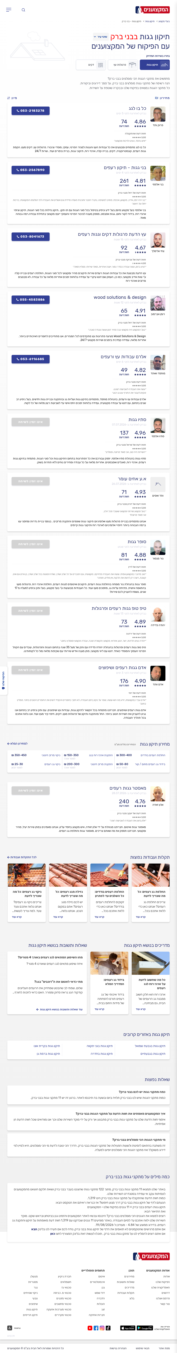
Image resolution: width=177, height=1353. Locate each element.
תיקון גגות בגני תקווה (100, 1046)
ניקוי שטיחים (31, 1292)
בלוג (131, 1298)
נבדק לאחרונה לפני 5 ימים (131, 113)
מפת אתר (164, 1348)
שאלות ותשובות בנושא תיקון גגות (57, 945)
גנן (103, 1287)
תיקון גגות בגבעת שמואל (150, 1046)
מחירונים (129, 1276)
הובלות (101, 1304)
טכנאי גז (66, 1287)
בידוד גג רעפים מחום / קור (150, 764)
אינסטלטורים (97, 1282)
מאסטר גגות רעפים (128, 788)
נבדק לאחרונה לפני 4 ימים (131, 172)
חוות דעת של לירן (137, 566)
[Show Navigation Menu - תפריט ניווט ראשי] (9, 10)
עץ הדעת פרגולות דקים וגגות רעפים (112, 234)
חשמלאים (65, 1282)
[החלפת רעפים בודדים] (109, 877)
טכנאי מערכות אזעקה (58, 1309)
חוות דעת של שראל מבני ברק (131, 444)
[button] (13, 98)
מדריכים (129, 1287)
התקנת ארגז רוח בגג (101, 755)
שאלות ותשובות (125, 1282)
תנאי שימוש (142, 1348)
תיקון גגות (150, 21)
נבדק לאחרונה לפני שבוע (132, 546)
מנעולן (34, 1276)
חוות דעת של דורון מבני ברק (131, 504)
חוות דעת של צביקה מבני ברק (131, 259)
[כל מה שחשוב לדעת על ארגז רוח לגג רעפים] (151, 965)
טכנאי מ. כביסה (62, 1292)
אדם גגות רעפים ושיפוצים (122, 667)
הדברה (101, 1298)
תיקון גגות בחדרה (102, 1054)
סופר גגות (137, 541)
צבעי (35, 1298)
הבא (34, 1229)
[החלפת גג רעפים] (151, 877)
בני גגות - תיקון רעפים (125, 167)
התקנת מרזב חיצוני (102, 764)
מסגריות (33, 1282)
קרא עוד (141, 916)
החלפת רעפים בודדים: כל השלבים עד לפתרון (109, 894)
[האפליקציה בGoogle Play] (145, 1328)
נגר (36, 1287)
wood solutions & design (120, 297)
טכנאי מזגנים (63, 1298)
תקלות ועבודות (125, 1292)
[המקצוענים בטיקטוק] (108, 1328)
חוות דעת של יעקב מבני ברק (131, 813)
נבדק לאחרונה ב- (129, 424)
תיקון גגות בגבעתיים (153, 1054)
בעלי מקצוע (164, 21)
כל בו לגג (137, 108)
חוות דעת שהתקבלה (135, 133)
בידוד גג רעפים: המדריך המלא (114, 982)
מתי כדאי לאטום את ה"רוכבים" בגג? (58, 982)
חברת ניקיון (64, 1276)
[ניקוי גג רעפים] (27, 877)
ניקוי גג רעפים (52, 764)
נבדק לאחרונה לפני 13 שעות (130, 613)
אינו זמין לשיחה (30, 422)
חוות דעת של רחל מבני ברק (132, 192)
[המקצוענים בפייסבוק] (97, 1328)
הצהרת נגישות (118, 1348)
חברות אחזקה (97, 1315)
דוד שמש (100, 1292)
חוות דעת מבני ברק (136, 381)
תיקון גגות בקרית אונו (47, 1046)
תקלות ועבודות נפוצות (150, 857)
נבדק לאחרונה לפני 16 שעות (130, 239)
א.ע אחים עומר (132, 479)
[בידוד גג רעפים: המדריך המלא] (109, 965)
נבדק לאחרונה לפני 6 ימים (131, 361)
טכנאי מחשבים (62, 1304)
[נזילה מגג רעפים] (68, 877)
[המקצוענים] (153, 9)
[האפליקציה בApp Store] (127, 1328)
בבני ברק (124, 36)
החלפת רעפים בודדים (153, 755)
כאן (52, 1234)
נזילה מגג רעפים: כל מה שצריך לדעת (69, 894)
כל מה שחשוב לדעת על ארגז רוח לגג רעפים (152, 984)
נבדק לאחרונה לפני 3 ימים (131, 672)
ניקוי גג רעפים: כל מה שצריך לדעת (27, 894)
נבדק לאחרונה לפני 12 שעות (130, 302)
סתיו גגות (137, 419)
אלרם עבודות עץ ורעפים (123, 356)
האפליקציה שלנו (160, 1287)
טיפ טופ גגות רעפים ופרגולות (119, 608)
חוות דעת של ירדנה (136, 633)
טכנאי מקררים (63, 1315)
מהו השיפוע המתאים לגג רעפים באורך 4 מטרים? (50, 957)
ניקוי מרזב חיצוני (51, 755)
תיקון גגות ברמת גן (48, 1054)
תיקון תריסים (30, 1315)
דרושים (166, 1292)
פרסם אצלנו (163, 1298)
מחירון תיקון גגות (155, 744)
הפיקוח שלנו (163, 1282)
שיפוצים (33, 1304)
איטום (101, 1276)
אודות (166, 1276)
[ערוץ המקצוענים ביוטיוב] (91, 1328)
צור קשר (165, 1304)
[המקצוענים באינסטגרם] (103, 1328)
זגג (103, 1309)
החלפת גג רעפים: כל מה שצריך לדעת (151, 894)
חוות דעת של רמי (137, 693)
